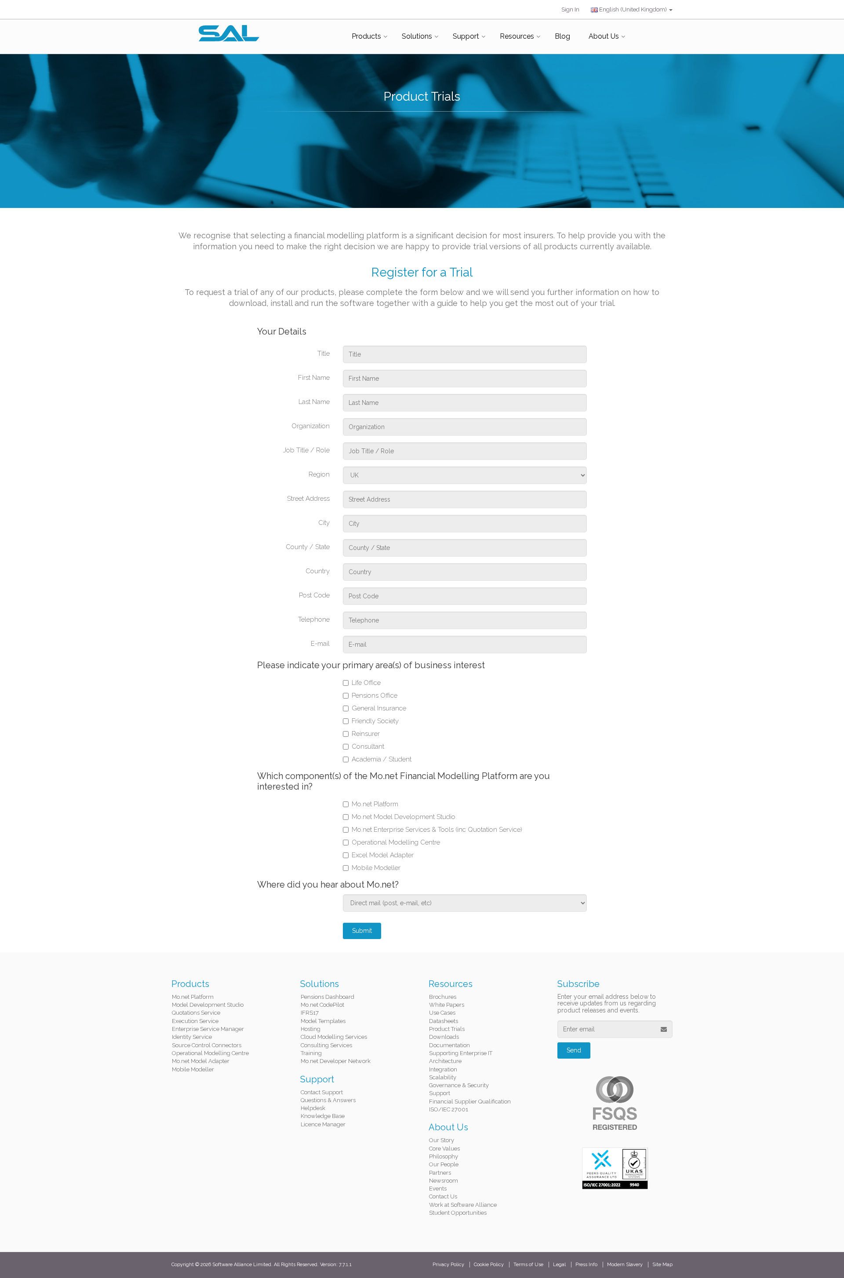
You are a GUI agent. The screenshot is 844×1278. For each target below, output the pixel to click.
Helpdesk (313, 1108)
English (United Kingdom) (633, 9)
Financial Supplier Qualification (470, 1101)
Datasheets (443, 1021)
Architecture (445, 1061)
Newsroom (443, 1180)
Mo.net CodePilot (322, 1004)
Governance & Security (459, 1085)
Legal (559, 1264)
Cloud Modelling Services (334, 1037)
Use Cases (442, 1012)
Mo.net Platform (375, 804)
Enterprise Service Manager (208, 1029)
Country (318, 571)
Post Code (314, 595)
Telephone (314, 619)
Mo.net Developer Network (336, 1061)
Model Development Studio (208, 1004)
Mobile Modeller (376, 868)
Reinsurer (366, 734)
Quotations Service (196, 1012)
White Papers (446, 1004)
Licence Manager (323, 1124)
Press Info (586, 1264)
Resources (517, 36)
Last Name (314, 402)
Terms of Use (528, 1264)
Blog (562, 36)
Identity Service (192, 1037)
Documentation (449, 1045)
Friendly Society (375, 721)
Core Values (444, 1148)
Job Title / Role (306, 450)
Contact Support (322, 1092)
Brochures (442, 997)
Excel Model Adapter (383, 855)
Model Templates (323, 1021)
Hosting (310, 1029)
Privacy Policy (448, 1264)
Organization (310, 426)
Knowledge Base (323, 1116)
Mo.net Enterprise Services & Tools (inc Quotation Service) (437, 830)
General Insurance (379, 708)
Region (319, 474)
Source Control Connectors (206, 1045)
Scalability (442, 1077)
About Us (604, 36)
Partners (440, 1172)
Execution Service (195, 1021)
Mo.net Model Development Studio (403, 817)
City (324, 523)
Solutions (417, 36)
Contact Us (443, 1196)
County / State (308, 547)
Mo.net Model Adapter (200, 1061)
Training (311, 1053)
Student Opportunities (458, 1212)
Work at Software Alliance (463, 1205)
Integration (443, 1069)
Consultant (368, 746)
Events (438, 1188)
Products (366, 36)
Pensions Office (374, 695)
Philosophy (443, 1156)
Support (466, 36)
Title (323, 353)
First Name (314, 378)
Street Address (308, 498)
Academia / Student (381, 759)
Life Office (366, 683)
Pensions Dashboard (327, 997)
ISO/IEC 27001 (448, 1109)
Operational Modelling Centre (396, 842)
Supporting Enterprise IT (460, 1053)
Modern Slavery (625, 1264)
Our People (443, 1164)
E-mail (320, 644)
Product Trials (447, 1029)
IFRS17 (310, 1012)
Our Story (441, 1140)
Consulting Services (326, 1045)
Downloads (444, 1037)
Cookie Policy (489, 1264)
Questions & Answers (328, 1100)
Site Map (662, 1264)
